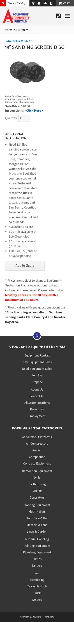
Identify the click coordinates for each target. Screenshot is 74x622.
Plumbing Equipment (37, 552)
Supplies (37, 375)
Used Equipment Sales (37, 369)
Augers (37, 450)
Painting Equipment (37, 546)
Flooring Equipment (37, 505)
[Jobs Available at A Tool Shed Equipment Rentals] (45, 3)
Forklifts (37, 491)
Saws (37, 573)
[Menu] (67, 16)
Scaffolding (37, 580)
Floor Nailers (37, 511)
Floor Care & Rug (37, 518)
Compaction (37, 457)
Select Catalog (15, 29)
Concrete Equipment (37, 463)
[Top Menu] (37, 335)
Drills (37, 477)
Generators (37, 497)
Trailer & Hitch (37, 586)
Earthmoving (37, 484)
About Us (37, 389)
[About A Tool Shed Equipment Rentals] (39, 3)
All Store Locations (37, 403)
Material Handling (37, 539)
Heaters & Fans (37, 525)
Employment (37, 416)
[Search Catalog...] (3, 3)
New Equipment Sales (37, 362)
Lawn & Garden (37, 531)
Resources (37, 409)
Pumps (37, 559)
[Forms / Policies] (51, 3)
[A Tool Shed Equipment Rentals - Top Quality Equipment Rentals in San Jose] (16, 22)
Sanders (37, 565)
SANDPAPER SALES (18, 41)
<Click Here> (33, 110)
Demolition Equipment (37, 471)
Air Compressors (37, 443)
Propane (37, 382)
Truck (37, 593)
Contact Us (37, 396)
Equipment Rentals (37, 355)
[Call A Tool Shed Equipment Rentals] (58, 16)
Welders (37, 599)
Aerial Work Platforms (37, 437)
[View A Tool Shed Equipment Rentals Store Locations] (33, 3)
